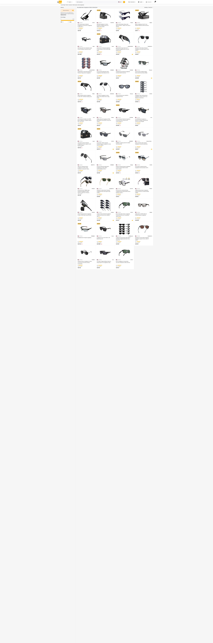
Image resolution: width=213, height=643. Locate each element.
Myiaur (151, 22)
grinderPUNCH (130, 46)
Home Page (63, 4)
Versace (150, 70)
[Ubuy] (59, 2)
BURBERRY (131, 141)
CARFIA (150, 188)
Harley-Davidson (149, 141)
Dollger (131, 164)
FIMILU (93, 93)
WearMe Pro (150, 46)
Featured (150, 7)
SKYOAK (93, 188)
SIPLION (93, 212)
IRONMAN (112, 70)
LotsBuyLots (131, 236)
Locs (94, 117)
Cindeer (112, 212)
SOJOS (112, 141)
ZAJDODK (131, 117)
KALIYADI (112, 22)
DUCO (93, 22)
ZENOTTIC (93, 164)
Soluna (131, 22)
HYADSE (93, 259)
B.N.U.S (132, 212)
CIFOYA (150, 93)
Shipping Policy (63, 14)
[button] (132, 2)
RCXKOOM (112, 93)
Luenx (113, 46)
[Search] (124, 2)
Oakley (112, 117)
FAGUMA (131, 70)
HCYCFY (131, 188)
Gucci (113, 236)
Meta (94, 46)
